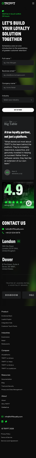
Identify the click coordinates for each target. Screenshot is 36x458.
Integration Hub (6, 323)
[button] (32, 3)
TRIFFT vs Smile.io (7, 365)
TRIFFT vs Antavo (7, 358)
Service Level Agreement (9, 441)
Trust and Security (7, 386)
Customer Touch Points (9, 326)
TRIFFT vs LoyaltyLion (8, 368)
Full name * (6, 58)
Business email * (9, 71)
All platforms (5, 355)
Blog (3, 383)
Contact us (5, 407)
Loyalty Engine (6, 319)
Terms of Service (6, 437)
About (3, 400)
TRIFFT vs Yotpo (6, 361)
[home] (8, 3)
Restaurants (5, 344)
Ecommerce (5, 337)
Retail (3, 340)
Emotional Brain (6, 316)
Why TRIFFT (5, 404)
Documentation (6, 379)
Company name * (9, 83)
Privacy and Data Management (11, 389)
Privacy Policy (5, 434)
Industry (5, 96)
